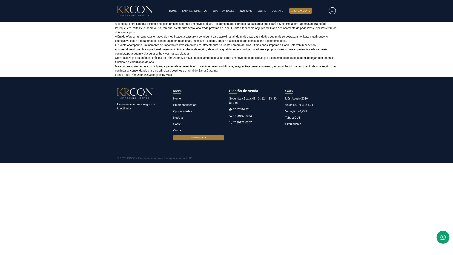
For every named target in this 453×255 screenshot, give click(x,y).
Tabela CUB (293, 117)
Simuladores (293, 124)
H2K (189, 158)
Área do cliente (300, 11)
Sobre (261, 10)
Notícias (246, 10)
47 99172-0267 (242, 122)
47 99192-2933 (242, 115)
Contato (277, 10)
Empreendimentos (194, 10)
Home (173, 10)
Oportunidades (223, 10)
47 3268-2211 (241, 109)
